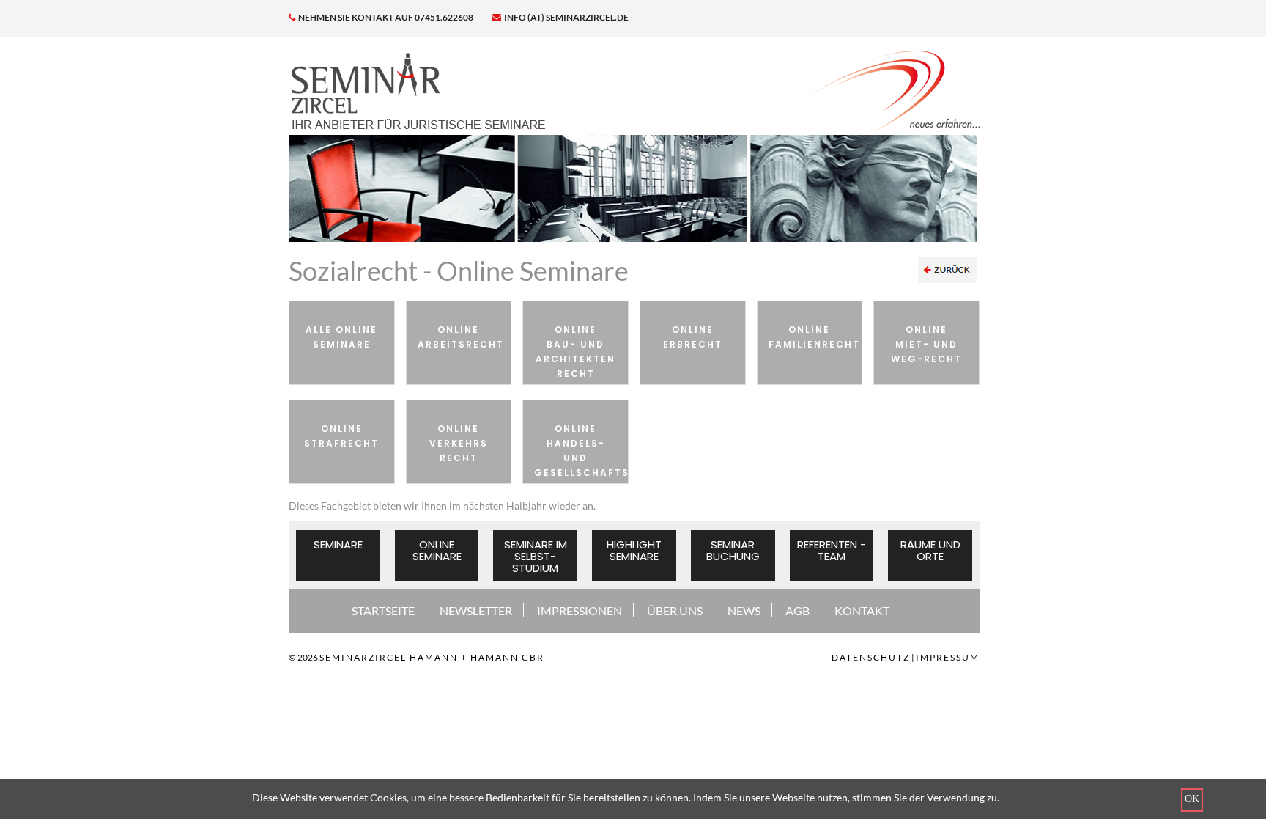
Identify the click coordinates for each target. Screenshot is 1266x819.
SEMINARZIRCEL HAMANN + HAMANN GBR (431, 657)
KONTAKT (861, 610)
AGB (797, 610)
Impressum (948, 657)
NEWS (744, 610)
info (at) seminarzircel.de (566, 17)
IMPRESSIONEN (579, 610)
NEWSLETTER (476, 610)
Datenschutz (871, 657)
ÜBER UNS (675, 610)
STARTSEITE (383, 610)
